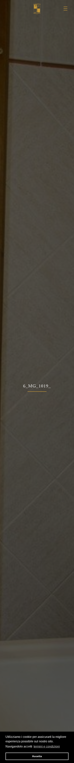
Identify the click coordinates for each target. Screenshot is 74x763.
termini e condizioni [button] (47, 746)
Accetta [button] (37, 756)
